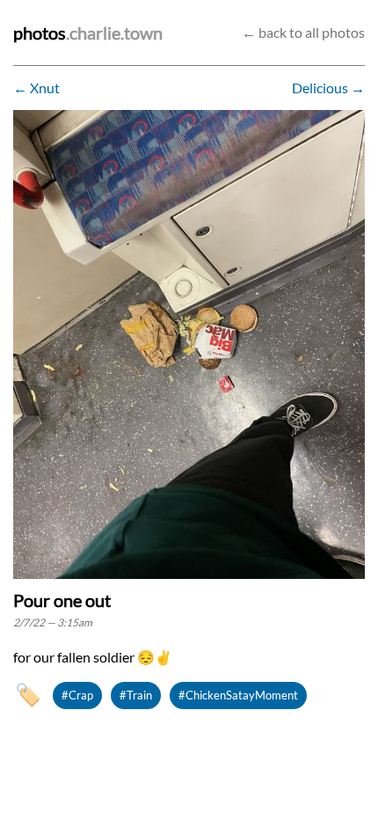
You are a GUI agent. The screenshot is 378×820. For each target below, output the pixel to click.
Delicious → (328, 87)
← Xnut (36, 87)
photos (39, 32)
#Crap (77, 695)
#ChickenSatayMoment (238, 695)
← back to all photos (303, 32)
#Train (136, 695)
